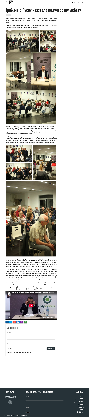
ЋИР (73, 2)
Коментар (9, 343)
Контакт (82, 398)
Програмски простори (79, 399)
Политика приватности (79, 403)
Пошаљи (51, 348)
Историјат (81, 401)
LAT (76, 2)
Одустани (10, 348)
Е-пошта (27, 396)
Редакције (81, 409)
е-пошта (9, 332)
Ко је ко (82, 396)
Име (8, 338)
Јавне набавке (81, 404)
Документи (81, 407)
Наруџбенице (81, 406)
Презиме (27, 407)
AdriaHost (25, 415)
